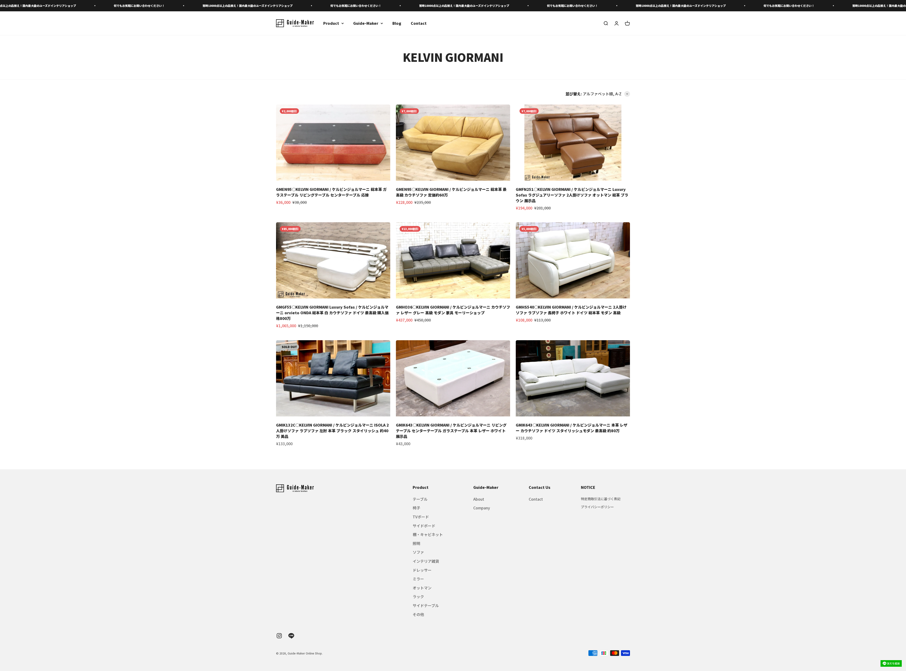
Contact (419, 23)
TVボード (421, 517)
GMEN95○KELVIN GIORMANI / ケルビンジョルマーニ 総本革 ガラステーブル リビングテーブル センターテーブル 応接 (331, 192)
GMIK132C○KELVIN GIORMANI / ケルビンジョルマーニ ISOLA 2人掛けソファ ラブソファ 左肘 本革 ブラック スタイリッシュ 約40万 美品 (332, 430)
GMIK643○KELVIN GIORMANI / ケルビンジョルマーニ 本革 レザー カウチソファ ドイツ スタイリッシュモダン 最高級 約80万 (571, 427)
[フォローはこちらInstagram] (279, 636)
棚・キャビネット (428, 534)
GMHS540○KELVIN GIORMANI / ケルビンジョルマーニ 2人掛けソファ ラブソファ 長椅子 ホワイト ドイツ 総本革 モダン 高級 (571, 309)
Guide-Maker (365, 23)
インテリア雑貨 (426, 561)
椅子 (416, 508)
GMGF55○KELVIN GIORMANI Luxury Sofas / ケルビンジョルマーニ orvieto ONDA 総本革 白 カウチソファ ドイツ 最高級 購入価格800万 (332, 312)
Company (481, 508)
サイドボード (424, 525)
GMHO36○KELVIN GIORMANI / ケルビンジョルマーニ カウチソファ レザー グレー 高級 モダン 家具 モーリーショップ (453, 309)
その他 (418, 614)
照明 (416, 543)
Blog (396, 23)
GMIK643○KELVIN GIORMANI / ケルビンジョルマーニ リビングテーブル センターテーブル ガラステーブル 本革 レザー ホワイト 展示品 (451, 430)
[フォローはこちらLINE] (291, 636)
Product (331, 23)
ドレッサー (422, 570)
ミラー (418, 579)
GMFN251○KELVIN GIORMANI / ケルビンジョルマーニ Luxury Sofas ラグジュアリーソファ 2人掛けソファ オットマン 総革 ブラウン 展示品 (572, 194)
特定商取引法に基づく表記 (601, 498)
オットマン (422, 588)
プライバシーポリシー (597, 506)
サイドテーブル (426, 605)
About (478, 499)
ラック (418, 596)
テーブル (420, 499)
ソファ (418, 552)
